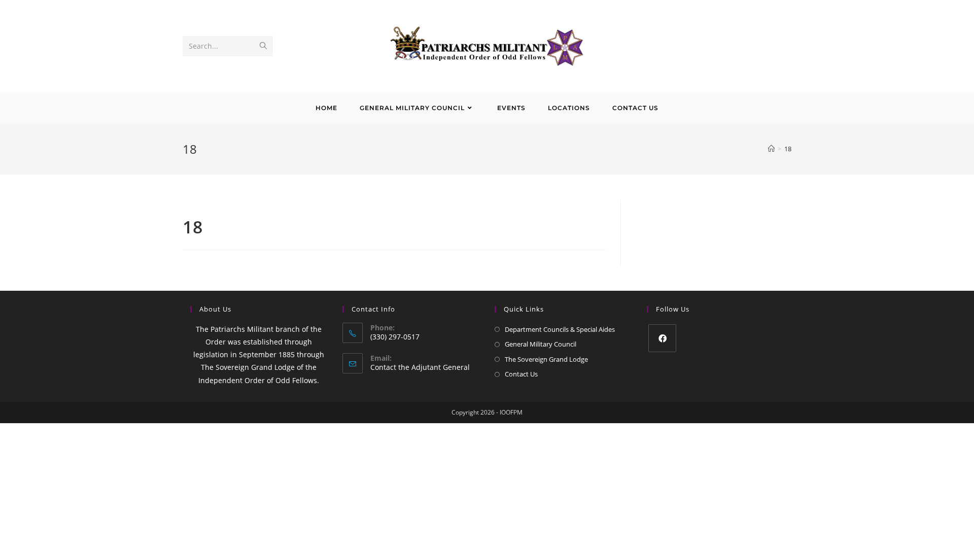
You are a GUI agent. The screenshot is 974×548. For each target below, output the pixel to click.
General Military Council (540, 344)
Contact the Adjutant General (420, 367)
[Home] (771, 148)
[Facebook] (662, 338)
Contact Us (521, 374)
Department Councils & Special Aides (560, 329)
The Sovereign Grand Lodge (546, 359)
